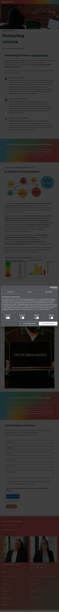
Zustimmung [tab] (10, 291)
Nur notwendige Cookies (29, 323)
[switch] (22, 318)
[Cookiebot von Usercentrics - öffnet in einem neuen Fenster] (51, 288)
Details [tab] (29, 291)
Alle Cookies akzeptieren (48, 323)
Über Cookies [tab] (48, 291)
